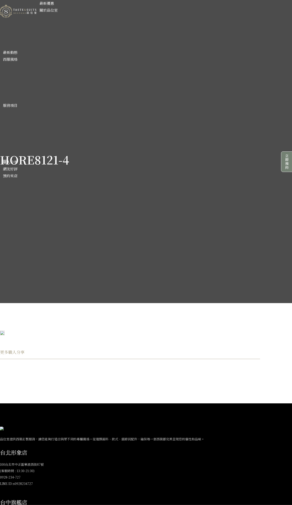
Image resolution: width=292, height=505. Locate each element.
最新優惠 (46, 3)
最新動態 (10, 52)
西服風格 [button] (10, 59)
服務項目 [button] (10, 105)
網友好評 (10, 169)
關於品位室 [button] (48, 10)
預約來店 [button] (10, 175)
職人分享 (10, 162)
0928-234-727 (10, 477)
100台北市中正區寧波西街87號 (22, 464)
